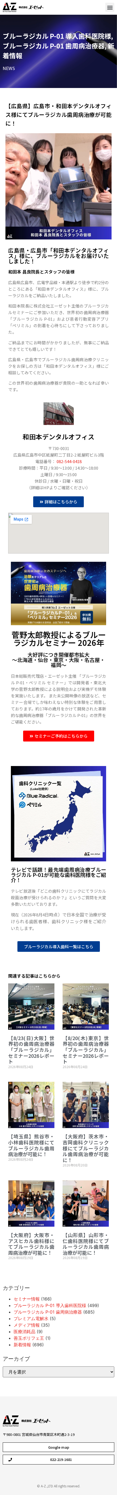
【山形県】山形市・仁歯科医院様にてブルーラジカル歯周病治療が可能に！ (86, 1243)
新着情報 (22, 1344)
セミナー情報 (27, 1299)
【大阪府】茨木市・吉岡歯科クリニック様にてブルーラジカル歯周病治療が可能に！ (86, 1148)
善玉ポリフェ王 (29, 1338)
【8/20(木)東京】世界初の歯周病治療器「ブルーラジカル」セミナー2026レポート (86, 1049)
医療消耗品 (24, 1331)
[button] (109, 7)
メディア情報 (27, 1325)
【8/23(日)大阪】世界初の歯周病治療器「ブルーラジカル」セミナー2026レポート (31, 1049)
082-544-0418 (69, 461)
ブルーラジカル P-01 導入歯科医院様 (57, 36)
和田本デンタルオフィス (58, 436)
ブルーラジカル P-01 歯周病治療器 (53, 45)
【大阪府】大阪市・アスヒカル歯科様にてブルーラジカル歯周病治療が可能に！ (31, 1243)
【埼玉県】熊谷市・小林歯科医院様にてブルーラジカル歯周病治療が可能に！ (31, 1145)
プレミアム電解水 (31, 1318)
